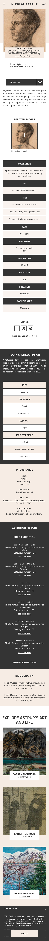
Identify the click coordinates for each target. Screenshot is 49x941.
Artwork (15, 82)
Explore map (24, 896)
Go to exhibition (24, 837)
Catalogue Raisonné (18, 65)
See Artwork (24, 777)
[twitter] (24, 328)
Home (12, 64)
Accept (24, 934)
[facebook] (17, 328)
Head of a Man (26, 66)
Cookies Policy (24, 925)
